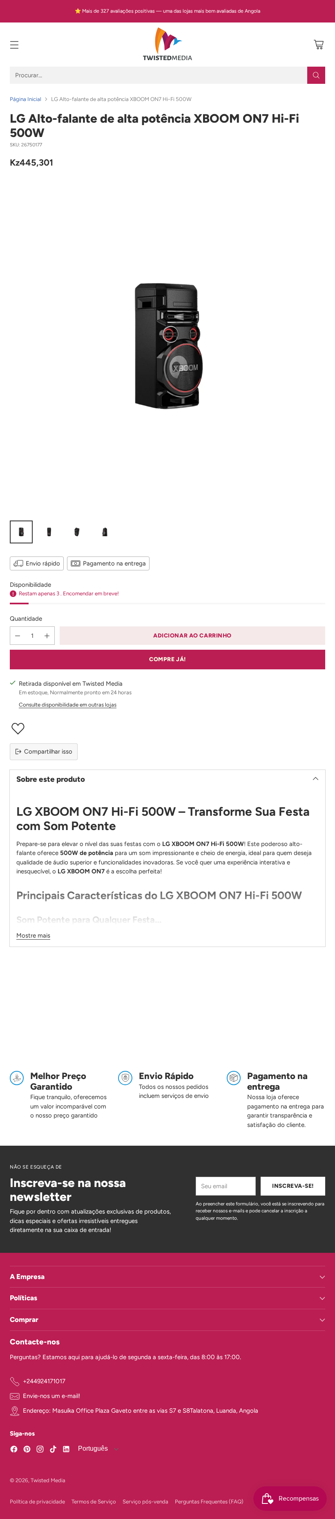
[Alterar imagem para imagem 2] (49, 532)
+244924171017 (44, 1381)
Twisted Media (48, 1480)
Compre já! (167, 659)
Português (92, 1448)
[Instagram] (40, 1450)
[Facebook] (14, 1450)
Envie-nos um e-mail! (51, 1396)
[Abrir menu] (14, 44)
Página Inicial (25, 99)
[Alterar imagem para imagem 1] (21, 532)
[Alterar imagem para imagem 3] (76, 532)
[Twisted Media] (167, 44)
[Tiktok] (53, 1450)
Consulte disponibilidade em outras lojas (67, 704)
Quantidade (26, 618)
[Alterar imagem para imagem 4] (104, 532)
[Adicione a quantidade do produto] (47, 635)
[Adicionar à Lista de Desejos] (167, 728)
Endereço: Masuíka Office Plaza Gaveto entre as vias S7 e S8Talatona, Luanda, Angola (140, 1410)
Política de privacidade (37, 1501)
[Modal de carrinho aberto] (318, 44)
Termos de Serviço (93, 1501)
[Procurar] (316, 75)
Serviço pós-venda (145, 1501)
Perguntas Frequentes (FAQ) (209, 1501)
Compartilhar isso (48, 751)
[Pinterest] (27, 1450)
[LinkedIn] (66, 1450)
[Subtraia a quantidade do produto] (17, 635)
